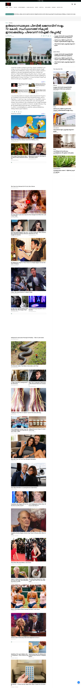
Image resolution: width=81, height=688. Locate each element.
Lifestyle (41, 7)
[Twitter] (39, 1)
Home (7, 7)
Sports (36, 7)
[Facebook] (38, 1)
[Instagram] (41, 1)
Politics (15, 7)
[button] (74, 4)
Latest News (56, 51)
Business (54, 7)
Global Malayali (30, 7)
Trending (10, 22)
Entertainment (21, 7)
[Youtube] (42, 1)
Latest (10, 7)
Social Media (48, 7)
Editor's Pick (60, 7)
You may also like (58, 69)
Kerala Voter (9, 35)
